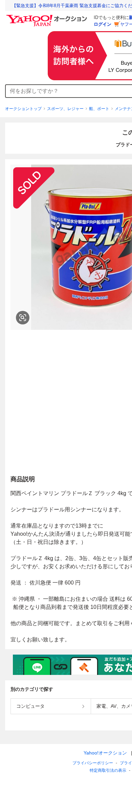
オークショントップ (23, 108)
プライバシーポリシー (92, 763)
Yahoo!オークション (105, 753)
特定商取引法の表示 (108, 770)
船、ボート (99, 108)
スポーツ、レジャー (65, 108)
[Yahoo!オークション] (47, 16)
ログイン (102, 24)
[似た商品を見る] (22, 317)
